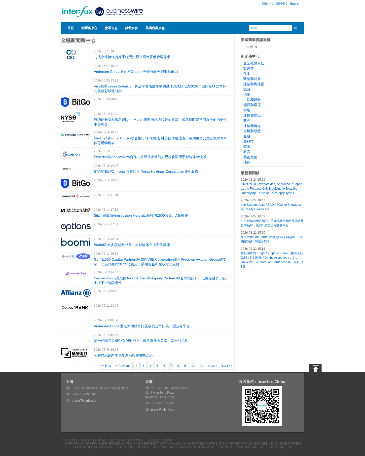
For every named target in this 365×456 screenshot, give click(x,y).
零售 (246, 110)
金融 (246, 136)
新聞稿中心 (89, 28)
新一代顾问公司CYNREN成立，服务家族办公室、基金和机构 (141, 341)
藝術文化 (250, 157)
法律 (246, 162)
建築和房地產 (253, 84)
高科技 (248, 141)
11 (201, 366)
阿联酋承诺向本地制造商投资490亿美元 (124, 355)
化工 (246, 74)
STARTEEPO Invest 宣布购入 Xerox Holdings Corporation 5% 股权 (146, 171)
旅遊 (246, 89)
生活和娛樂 (252, 100)
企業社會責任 (253, 63)
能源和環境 (252, 105)
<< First (106, 366)
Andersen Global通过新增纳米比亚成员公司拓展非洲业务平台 (142, 326)
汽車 (246, 94)
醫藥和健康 (252, 79)
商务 (246, 121)
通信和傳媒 (252, 126)
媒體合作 (131, 28)
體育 (246, 147)
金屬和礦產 (252, 131)
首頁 (70, 28)
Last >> (227, 366)
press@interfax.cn (84, 400)
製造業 (248, 68)
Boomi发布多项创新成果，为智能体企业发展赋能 (132, 245)
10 (193, 366)
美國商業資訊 (155, 28)
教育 (246, 152)
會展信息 (111, 28)
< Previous (123, 366)
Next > (212, 366)
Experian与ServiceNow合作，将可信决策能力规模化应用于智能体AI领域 (150, 157)
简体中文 (268, 3)
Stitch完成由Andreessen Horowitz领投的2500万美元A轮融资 (141, 215)
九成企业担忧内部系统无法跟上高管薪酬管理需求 (132, 57)
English (295, 3)
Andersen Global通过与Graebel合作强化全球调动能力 (136, 72)
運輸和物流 (252, 115)
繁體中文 (282, 3)
